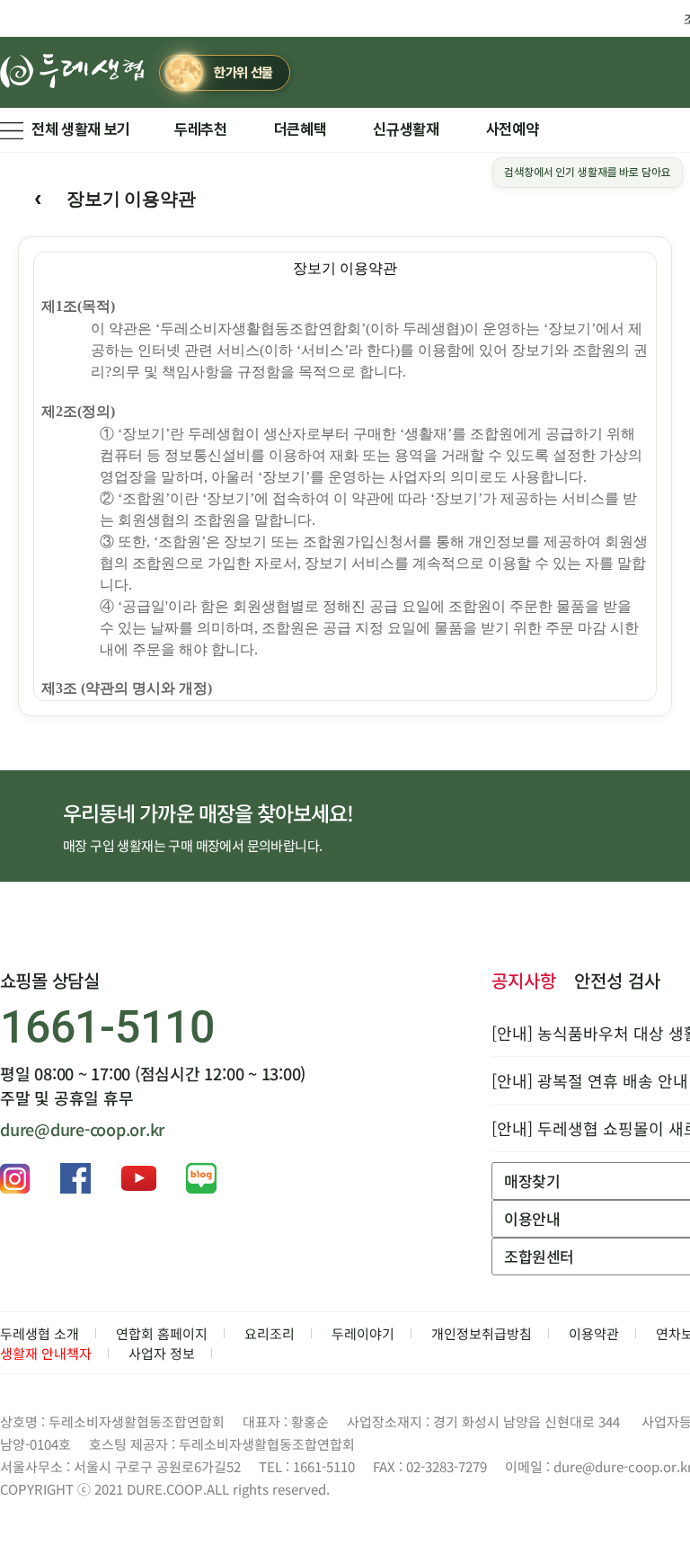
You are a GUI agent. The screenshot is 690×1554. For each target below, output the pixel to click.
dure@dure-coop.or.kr (82, 1129)
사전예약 (512, 129)
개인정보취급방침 (481, 1333)
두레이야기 (363, 1333)
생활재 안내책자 (46, 1353)
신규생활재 (405, 129)
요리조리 (269, 1333)
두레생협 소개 (39, 1333)
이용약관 (594, 1333)
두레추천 (200, 129)
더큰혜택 (300, 129)
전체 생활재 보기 (80, 129)
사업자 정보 (161, 1353)
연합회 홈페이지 (162, 1333)
